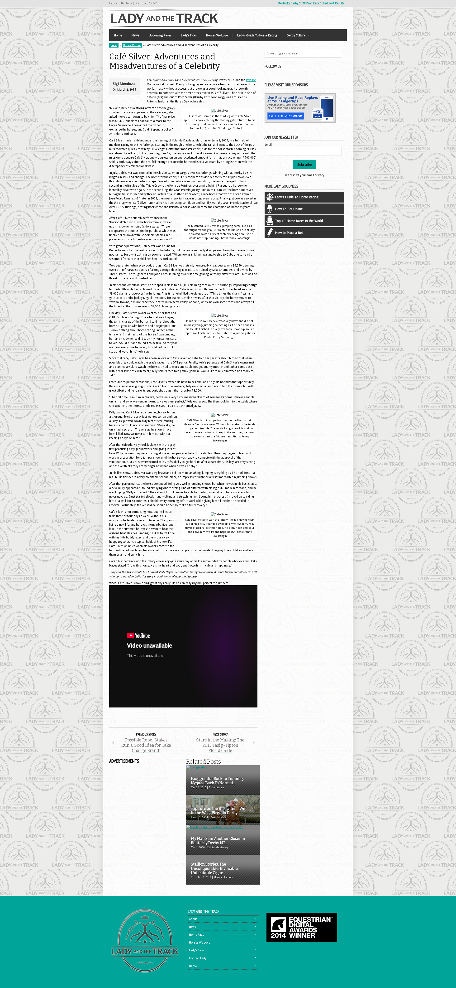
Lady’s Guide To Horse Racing (257, 35)
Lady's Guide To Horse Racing (296, 197)
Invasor (251, 80)
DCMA (193, 966)
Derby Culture (293, 36)
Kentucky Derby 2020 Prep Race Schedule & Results (311, 3)
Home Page (196, 934)
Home (118, 35)
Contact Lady (197, 958)
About (193, 919)
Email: (268, 144)
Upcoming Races (160, 35)
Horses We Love (217, 35)
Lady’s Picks (189, 35)
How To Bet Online (289, 209)
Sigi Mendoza (124, 84)
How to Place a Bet (289, 233)
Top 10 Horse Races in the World (299, 221)
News (135, 35)
